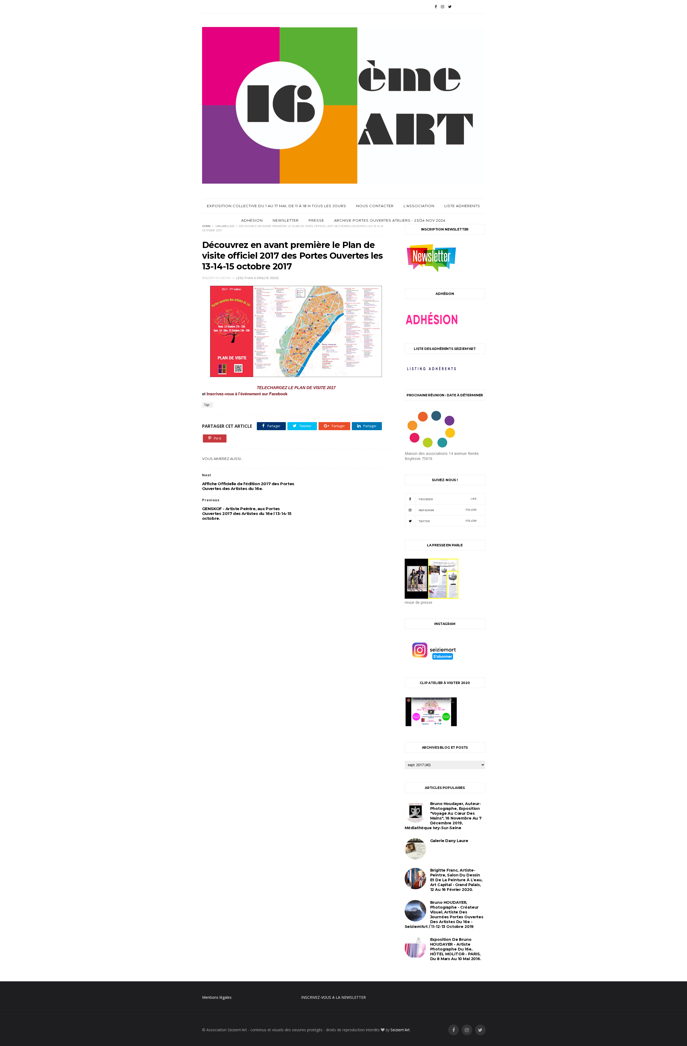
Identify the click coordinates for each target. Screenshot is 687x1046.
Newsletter (286, 220)
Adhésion (252, 220)
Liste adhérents (462, 206)
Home (206, 226)
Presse (316, 220)
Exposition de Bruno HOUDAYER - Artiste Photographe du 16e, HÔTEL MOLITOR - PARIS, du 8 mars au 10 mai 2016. (455, 949)
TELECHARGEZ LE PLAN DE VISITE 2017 (296, 387)
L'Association (419, 206)
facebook (448, 499)
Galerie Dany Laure (449, 840)
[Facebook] (436, 6)
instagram (448, 510)
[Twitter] (450, 6)
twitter (448, 521)
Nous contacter (375, 206)
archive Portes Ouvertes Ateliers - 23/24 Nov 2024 (389, 220)
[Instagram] (442, 6)
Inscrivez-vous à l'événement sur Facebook (247, 394)
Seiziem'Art (400, 1029)
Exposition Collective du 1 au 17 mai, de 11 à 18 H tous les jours (276, 206)
